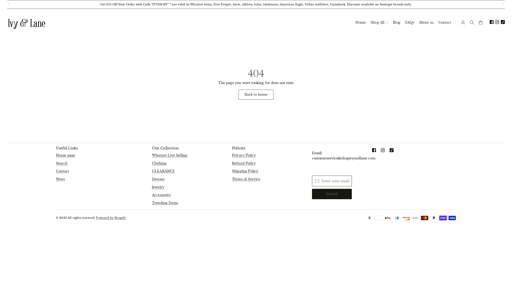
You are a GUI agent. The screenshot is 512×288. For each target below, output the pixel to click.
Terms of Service (246, 179)
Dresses (158, 179)
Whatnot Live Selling (169, 155)
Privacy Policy (244, 155)
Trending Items (165, 203)
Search (61, 163)
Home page (65, 155)
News (60, 179)
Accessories (161, 195)
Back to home (256, 94)
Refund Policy (244, 163)
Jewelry (158, 187)
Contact (62, 171)
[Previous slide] (9, 4)
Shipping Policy (245, 171)
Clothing (159, 163)
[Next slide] (502, 4)
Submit (332, 194)
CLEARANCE (163, 171)
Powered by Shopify (111, 218)
